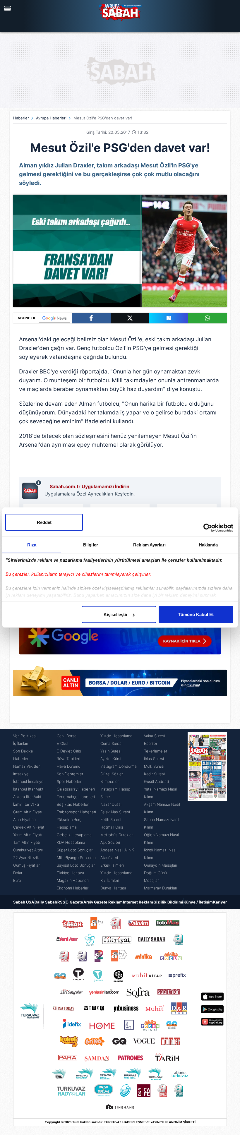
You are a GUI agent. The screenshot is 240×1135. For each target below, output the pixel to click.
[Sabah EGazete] (207, 812)
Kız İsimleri (109, 880)
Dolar (17, 872)
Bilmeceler (109, 781)
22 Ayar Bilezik (26, 857)
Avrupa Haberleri (51, 118)
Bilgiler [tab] (90, 544)
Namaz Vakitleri (26, 766)
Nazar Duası (110, 804)
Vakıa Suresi (154, 735)
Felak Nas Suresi (115, 812)
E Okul (62, 743)
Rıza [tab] (31, 544)
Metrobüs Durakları (116, 834)
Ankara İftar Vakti (27, 796)
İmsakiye (21, 773)
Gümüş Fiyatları (26, 865)
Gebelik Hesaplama (74, 834)
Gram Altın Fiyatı (27, 812)
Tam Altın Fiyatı (26, 842)
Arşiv (88, 902)
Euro (17, 880)
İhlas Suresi (154, 758)
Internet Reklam (138, 902)
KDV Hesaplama (71, 842)
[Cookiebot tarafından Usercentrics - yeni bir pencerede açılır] (207, 528)
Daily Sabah (46, 902)
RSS (61, 902)
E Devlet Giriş (69, 751)
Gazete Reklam (108, 902)
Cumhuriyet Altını (28, 850)
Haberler (21, 118)
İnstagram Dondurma (118, 766)
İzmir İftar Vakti (26, 804)
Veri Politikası (25, 735)
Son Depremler (70, 773)
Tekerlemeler (155, 751)
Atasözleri (109, 857)
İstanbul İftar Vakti (28, 789)
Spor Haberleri (69, 781)
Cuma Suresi (111, 743)
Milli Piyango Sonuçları (76, 857)
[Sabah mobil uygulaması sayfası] (32, 489)
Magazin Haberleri (73, 880)
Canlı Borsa (66, 735)
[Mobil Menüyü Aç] (8, 8)
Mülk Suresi (154, 766)
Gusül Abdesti (156, 781)
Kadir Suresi (154, 773)
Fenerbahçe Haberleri (76, 796)
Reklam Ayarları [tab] (149, 544)
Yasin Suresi (110, 751)
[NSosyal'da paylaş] (168, 318)
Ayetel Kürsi (110, 758)
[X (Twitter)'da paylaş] (130, 318)
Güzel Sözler (111, 773)
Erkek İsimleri (112, 865)
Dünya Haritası (113, 888)
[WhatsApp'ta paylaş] (207, 318)
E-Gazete (74, 902)
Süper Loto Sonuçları (75, 850)
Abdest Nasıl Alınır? (117, 850)
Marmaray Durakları (160, 888)
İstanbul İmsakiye (28, 781)
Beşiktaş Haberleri (73, 804)
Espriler (150, 743)
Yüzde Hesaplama (116, 735)
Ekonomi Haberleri (73, 888)
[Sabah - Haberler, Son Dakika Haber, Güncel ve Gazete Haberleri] (120, 12)
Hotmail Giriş (111, 827)
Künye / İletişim (198, 902)
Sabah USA (23, 902)
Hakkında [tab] (208, 544)
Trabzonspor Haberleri (76, 812)
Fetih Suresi (110, 819)
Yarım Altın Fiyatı (27, 834)
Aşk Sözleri (110, 842)
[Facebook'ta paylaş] (91, 318)
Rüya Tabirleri (68, 758)
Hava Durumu (68, 766)
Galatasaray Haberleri (76, 789)
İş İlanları (20, 743)
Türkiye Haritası (70, 872)
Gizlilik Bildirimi (168, 902)
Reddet (44, 522)
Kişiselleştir (116, 614)
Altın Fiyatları (24, 819)
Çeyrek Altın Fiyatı (29, 827)
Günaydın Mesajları (160, 865)
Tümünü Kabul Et (196, 614)
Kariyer (220, 902)
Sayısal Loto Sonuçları (76, 865)
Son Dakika (23, 751)
